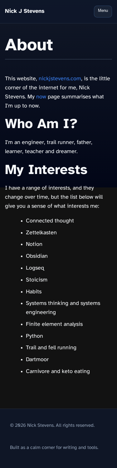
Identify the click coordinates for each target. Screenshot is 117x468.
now (41, 97)
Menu (103, 10)
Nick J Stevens (25, 11)
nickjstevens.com (60, 79)
